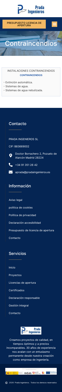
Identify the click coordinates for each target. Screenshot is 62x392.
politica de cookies (21, 207)
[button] (54, 24)
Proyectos (15, 275)
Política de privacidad (22, 215)
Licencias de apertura (22, 282)
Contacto (15, 313)
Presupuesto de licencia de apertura (31, 230)
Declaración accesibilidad (25, 222)
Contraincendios (31, 75)
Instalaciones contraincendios (31, 70)
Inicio (12, 267)
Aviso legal (15, 200)
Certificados (16, 290)
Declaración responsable (24, 297)
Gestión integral (19, 305)
